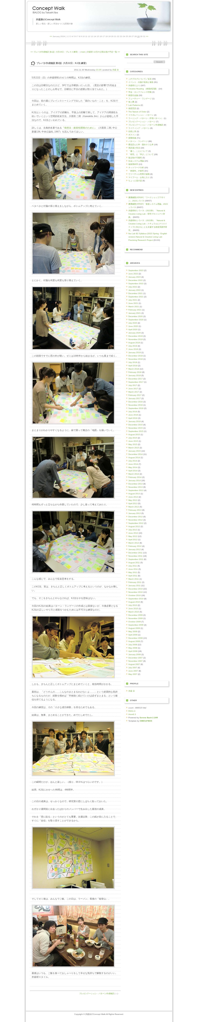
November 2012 (135, 520)
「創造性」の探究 (136, 171)
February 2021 (135, 310)
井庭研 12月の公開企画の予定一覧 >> (103, 52)
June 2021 (133, 303)
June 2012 (133, 533)
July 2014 (132, 461)
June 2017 (133, 389)
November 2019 (135, 339)
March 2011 (133, 579)
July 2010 (132, 605)
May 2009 (132, 631)
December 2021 (135, 293)
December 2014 (135, 454)
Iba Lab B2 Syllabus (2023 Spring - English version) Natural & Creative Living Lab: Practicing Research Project (147, 236)
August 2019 (134, 343)
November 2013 (135, 487)
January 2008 (134, 654)
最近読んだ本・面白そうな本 (141, 144)
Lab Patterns (134, 105)
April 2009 (132, 635)
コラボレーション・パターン (141, 115)
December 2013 (135, 484)
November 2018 (135, 359)
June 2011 (133, 569)
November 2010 (135, 592)
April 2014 (132, 471)
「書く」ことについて (138, 151)
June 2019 (133, 349)
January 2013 (134, 513)
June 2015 (133, 441)
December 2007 (135, 658)
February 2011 (134, 582)
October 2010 (134, 595)
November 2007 (135, 661)
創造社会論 (133, 95)
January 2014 (134, 480)
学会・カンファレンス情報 (140, 92)
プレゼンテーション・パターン (141, 121)
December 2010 (135, 589)
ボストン (132, 135)
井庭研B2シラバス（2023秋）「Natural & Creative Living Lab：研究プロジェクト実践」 (146, 213)
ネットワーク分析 (136, 167)
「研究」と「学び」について (141, 154)
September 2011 (135, 559)
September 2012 (135, 523)
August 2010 (134, 602)
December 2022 (135, 280)
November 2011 (135, 556)
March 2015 (133, 448)
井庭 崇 (115, 70)
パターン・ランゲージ (138, 141)
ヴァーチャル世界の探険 (139, 174)
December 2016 (135, 402)
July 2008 (132, 645)
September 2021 (135, 297)
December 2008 (135, 638)
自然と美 (132, 131)
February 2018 (135, 372)
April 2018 (132, 366)
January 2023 (134, 277)
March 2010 (133, 612)
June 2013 (133, 497)
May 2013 (132, 500)
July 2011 (132, 566)
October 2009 (134, 622)
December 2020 (135, 316)
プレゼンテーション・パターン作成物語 (96, 993)
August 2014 (134, 457)
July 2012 (132, 530)
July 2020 (132, 323)
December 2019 (135, 336)
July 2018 (132, 362)
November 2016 (135, 405)
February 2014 (135, 477)
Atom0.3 (132, 714)
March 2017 (133, 392)
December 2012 (135, 517)
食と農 (131, 102)
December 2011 (135, 553)
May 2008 (132, 648)
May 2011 (132, 572)
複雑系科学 (133, 164)
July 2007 (132, 668)
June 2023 (133, 274)
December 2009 (135, 615)
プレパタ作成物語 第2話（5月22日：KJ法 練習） (62, 63)
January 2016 (134, 421)
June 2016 (133, 415)
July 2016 (132, 411)
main (83, 52)
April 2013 (132, 503)
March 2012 (133, 543)
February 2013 (135, 510)
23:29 (98, 70)
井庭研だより (134, 85)
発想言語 (132, 108)
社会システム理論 (136, 161)
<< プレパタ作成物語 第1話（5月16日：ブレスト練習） (55, 52)
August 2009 (134, 628)
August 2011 (134, 562)
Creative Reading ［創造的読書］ (143, 89)
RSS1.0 (131, 711)
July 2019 (132, 346)
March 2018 (133, 369)
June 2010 (133, 608)
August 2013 (134, 494)
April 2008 (132, 651)
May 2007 (132, 674)
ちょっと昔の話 (135, 181)
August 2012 (134, 526)
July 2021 (132, 300)
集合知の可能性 (135, 158)
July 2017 (132, 385)
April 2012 (132, 540)
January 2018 (134, 375)
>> (147, 36)
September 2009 (135, 625)
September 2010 (135, 599)
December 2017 (135, 379)
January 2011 (134, 585)
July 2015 (132, 438)
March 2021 (133, 306)
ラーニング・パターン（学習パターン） (145, 118)
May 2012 (132, 536)
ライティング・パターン (139, 128)
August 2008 (134, 641)
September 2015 (135, 431)
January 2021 (134, 313)
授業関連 (132, 138)
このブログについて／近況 (140, 79)
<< (51, 36)
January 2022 (134, 290)
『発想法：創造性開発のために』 (79, 127)
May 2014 (132, 467)
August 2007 (134, 664)
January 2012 (134, 549)
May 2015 (132, 444)
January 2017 (134, 398)
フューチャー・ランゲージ (140, 99)
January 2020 (134, 333)
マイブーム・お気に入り (139, 177)
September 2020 (135, 320)
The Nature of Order (137, 112)
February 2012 (135, 546)
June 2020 (133, 326)
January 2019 (134, 352)
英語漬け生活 (134, 148)
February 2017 (135, 395)
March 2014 (133, 474)
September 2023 (135, 270)
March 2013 (133, 507)
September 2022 (135, 283)
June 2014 (133, 464)
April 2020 (132, 329)
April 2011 (132, 576)
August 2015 (134, 434)
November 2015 (135, 428)
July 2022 (132, 287)
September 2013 (135, 490)
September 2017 (135, 382)
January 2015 (134, 451)
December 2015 (135, 425)
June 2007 (133, 671)
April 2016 (132, 418)
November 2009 (135, 618)
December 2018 (135, 356)
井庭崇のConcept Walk (48, 19)
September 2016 (135, 408)
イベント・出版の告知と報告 (141, 82)
